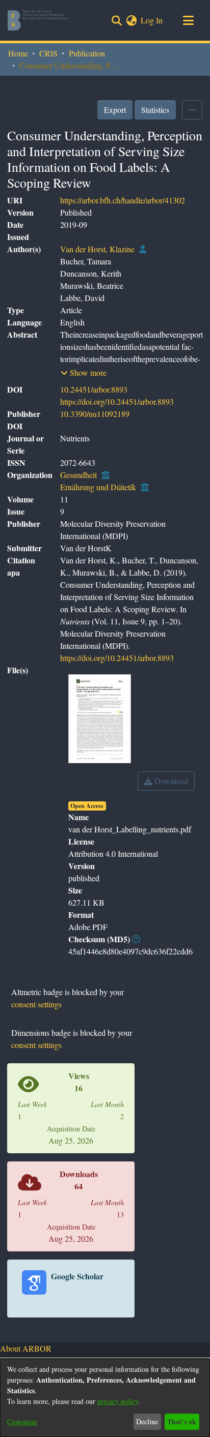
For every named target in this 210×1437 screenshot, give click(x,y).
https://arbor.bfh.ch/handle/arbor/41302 (122, 200)
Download (170, 780)
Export (115, 109)
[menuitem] (131, 20)
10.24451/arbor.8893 (93, 389)
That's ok (181, 1421)
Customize (22, 1421)
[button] (83, 372)
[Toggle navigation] (188, 20)
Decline (147, 1421)
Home (18, 53)
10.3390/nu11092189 (94, 413)
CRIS (48, 53)
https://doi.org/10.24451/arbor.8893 (117, 401)
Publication (87, 53)
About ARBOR (25, 1348)
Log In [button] (152, 20)
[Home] (38, 20)
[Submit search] (116, 20)
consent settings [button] (36, 1004)
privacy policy (117, 1401)
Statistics (155, 109)
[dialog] (105, 1398)
